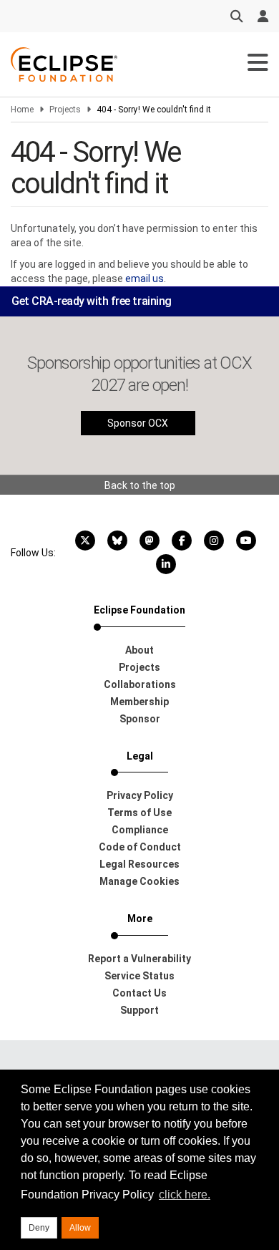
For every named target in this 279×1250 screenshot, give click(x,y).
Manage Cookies (139, 881)
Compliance (140, 829)
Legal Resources (139, 864)
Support (139, 1010)
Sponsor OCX (137, 423)
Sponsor (139, 719)
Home (22, 110)
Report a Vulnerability (139, 958)
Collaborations (140, 684)
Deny (39, 1228)
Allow (80, 1228)
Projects (65, 110)
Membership (139, 701)
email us (144, 278)
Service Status (139, 976)
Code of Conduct (140, 847)
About (139, 650)
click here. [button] (184, 1194)
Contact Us (139, 993)
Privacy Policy (140, 795)
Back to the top (139, 485)
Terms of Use (139, 812)
